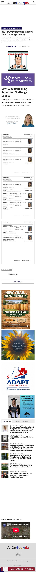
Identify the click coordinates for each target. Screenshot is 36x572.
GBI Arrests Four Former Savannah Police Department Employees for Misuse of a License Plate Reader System (20, 458)
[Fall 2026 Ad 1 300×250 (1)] (21, 417)
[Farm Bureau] (18, 570)
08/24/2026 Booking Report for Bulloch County (22, 438)
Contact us (15, 561)
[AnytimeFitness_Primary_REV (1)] (18, 85)
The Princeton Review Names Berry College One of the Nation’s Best (21, 466)
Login (27, 561)
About (9, 561)
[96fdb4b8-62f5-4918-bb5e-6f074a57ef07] (18, 360)
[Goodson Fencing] (15, 328)
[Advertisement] (18, 498)
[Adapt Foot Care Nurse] (18, 395)
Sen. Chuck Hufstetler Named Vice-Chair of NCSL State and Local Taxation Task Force (21, 475)
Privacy (22, 561)
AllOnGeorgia (12, 46)
